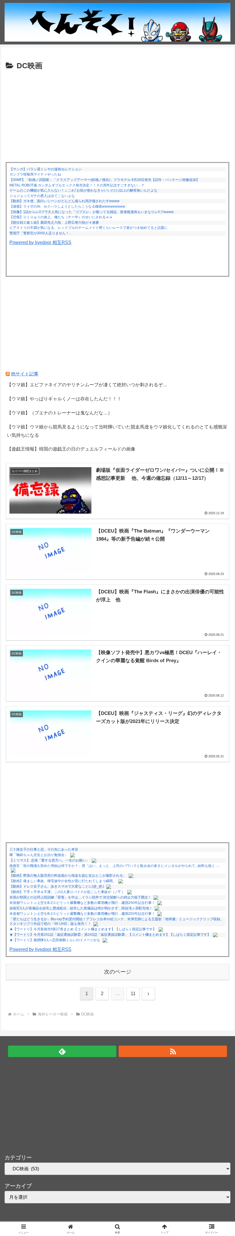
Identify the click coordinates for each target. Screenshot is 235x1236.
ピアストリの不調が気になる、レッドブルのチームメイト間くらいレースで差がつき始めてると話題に (88, 228)
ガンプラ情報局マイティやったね (35, 174)
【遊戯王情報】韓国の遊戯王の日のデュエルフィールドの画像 (71, 449)
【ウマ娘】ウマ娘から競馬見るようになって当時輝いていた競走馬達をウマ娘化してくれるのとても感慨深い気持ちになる (117, 431)
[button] (217, 892)
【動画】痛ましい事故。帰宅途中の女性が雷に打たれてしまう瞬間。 (62, 881)
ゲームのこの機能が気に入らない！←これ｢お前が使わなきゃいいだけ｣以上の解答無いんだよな (83, 190)
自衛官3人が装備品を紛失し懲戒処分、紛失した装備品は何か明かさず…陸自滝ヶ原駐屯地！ (80, 908)
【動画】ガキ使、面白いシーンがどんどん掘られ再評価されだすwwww (64, 201)
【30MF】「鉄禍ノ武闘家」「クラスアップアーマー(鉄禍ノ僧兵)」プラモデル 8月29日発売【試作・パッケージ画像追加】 (104, 180)
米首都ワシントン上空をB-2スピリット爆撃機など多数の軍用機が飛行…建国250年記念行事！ (82, 914)
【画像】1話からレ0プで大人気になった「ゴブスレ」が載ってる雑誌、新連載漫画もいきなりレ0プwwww (91, 212)
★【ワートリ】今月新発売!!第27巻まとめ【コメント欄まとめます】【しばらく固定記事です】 (82, 929)
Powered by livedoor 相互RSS (40, 242)
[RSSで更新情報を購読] (173, 1051)
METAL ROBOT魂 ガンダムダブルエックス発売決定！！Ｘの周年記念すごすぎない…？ (76, 185)
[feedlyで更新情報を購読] (62, 1051)
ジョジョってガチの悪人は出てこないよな (42, 196)
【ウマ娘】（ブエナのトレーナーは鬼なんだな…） (59, 412)
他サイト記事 (24, 373)
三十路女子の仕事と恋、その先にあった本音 (43, 849)
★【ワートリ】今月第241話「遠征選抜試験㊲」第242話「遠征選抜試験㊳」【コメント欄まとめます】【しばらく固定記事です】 (110, 935)
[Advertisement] (117, 115)
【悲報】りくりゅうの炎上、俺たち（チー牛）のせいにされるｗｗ (61, 217)
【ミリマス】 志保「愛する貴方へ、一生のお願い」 (49, 860)
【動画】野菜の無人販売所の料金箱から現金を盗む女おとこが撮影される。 (67, 876)
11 (133, 993)
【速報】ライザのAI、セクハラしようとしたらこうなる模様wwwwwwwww (67, 206)
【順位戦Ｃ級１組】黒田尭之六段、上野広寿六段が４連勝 (54, 223)
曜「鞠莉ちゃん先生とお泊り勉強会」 (38, 855)
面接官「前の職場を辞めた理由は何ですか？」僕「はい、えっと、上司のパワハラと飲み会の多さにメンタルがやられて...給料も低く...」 (115, 866)
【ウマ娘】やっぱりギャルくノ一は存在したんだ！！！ (64, 398)
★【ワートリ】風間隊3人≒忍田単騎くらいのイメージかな (54, 940)
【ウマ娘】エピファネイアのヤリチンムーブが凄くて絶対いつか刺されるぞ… (87, 384)
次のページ (117, 972)
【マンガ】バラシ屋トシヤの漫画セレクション (45, 169)
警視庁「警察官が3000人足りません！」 (41, 233)
